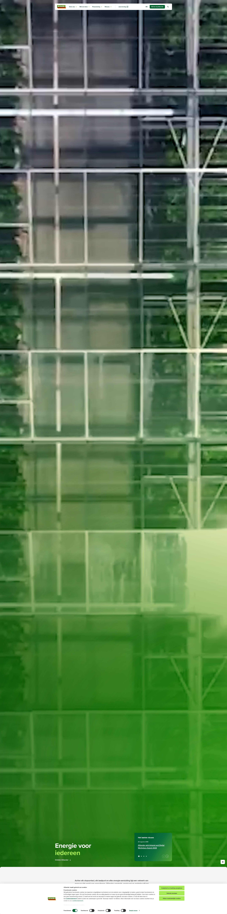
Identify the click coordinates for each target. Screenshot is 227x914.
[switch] (91, 910)
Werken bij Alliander (157, 7)
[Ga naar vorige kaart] (163, 856)
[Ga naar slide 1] (139, 856)
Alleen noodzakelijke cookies (172, 898)
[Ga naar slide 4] (146, 856)
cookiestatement (71, 898)
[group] (152, 847)
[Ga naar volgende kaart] (167, 856)
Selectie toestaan (172, 893)
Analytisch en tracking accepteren (171, 888)
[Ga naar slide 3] (144, 856)
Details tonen (133, 910)
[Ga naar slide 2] (141, 856)
